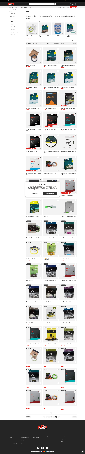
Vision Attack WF (46, 259)
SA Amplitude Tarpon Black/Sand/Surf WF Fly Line (33, 130)
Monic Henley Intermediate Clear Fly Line (50, 364)
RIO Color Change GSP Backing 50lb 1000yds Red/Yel (51, 152)
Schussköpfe (13, 29)
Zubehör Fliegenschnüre (14, 32)
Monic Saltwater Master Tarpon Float (50, 280)
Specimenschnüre (12, 13)
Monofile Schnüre (12, 16)
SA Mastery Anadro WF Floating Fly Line (32, 406)
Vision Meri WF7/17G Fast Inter (58, 35)
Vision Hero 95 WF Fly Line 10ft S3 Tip (50, 343)
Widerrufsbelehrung (13, 443)
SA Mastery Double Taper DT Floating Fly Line (68, 280)
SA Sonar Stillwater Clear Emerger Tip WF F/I (68, 129)
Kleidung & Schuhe (24, 7)
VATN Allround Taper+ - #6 (30, 35)
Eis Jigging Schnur (13, 34)
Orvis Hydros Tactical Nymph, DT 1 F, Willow (68, 216)
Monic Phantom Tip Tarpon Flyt (31, 301)
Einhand (12, 21)
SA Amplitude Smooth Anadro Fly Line (50, 129)
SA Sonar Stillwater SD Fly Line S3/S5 (32, 343)
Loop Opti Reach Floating (48, 322)
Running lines (13, 26)
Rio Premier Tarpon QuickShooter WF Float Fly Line (68, 174)
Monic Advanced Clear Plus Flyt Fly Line (67, 343)
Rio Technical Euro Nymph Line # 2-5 (44, 36)
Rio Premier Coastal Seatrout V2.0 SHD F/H (70, 36)
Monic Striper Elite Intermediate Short (32, 322)
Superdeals (74, 7)
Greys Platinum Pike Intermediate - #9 (32, 237)
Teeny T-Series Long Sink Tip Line (49, 406)
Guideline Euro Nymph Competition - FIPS (33, 364)
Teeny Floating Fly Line (47, 385)
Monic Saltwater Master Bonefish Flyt (50, 237)
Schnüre (13, 9)
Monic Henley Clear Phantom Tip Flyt (67, 237)
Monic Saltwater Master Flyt (31, 385)
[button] (69, 1)
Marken (64, 7)
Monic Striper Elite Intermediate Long (50, 301)
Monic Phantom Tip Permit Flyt (66, 301)
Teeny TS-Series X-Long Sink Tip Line (50, 173)
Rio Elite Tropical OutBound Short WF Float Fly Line (68, 66)
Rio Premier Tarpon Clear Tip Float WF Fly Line (51, 87)
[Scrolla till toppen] (51, 413)
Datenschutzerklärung (35, 437)
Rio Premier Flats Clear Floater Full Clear (32, 108)
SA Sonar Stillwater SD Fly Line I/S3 (67, 385)
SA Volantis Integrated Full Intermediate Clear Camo (68, 407)
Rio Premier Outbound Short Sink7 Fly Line (50, 65)
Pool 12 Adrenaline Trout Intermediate (50, 108)
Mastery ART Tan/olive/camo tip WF (67, 195)
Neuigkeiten (59, 7)
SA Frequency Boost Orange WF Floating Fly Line (33, 174)
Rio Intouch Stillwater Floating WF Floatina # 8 (68, 108)
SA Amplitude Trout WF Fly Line (31, 151)
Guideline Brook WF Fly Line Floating (32, 258)
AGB (11, 437)
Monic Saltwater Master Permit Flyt (67, 364)
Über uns (22, 443)
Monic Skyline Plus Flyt (65, 258)
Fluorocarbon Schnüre (13, 18)
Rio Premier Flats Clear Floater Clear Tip (67, 87)
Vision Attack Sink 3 (29, 280)
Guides (68, 7)
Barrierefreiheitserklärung (25, 437)
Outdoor (29, 7)
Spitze (12, 31)
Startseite (10, 9)
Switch (12, 24)
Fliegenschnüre (17, 9)
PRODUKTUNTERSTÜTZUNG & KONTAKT (26, 440)
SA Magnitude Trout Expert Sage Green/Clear (68, 151)
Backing (12, 27)
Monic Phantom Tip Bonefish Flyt (66, 322)
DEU (11, 0)
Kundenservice (48, 436)
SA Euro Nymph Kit (47, 216)
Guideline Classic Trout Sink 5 (31, 65)
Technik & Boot (16, 7)
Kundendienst (60, 0)
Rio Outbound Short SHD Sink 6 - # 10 (32, 216)
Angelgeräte (11, 7)
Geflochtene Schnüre (13, 14)
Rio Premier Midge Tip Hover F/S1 (31, 87)
